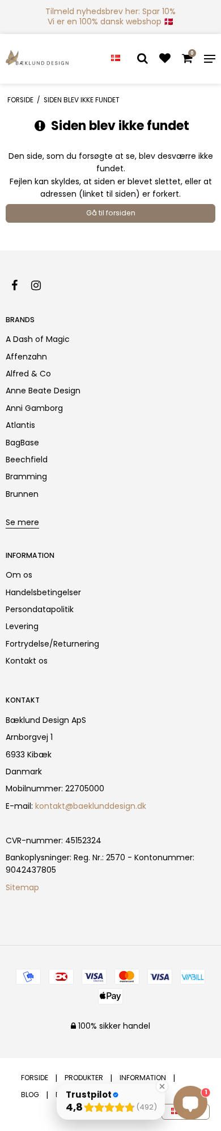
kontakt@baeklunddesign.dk (90, 806)
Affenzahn (26, 356)
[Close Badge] (162, 1086)
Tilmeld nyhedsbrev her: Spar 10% (110, 11)
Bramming (26, 476)
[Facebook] (20, 285)
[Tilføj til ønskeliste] (165, 59)
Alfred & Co (28, 373)
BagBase (22, 442)
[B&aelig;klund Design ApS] (37, 58)
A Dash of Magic (38, 339)
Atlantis (20, 425)
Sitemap (22, 887)
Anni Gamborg (34, 408)
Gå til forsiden (110, 213)
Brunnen (22, 494)
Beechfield (27, 459)
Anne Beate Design (43, 390)
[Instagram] (41, 285)
